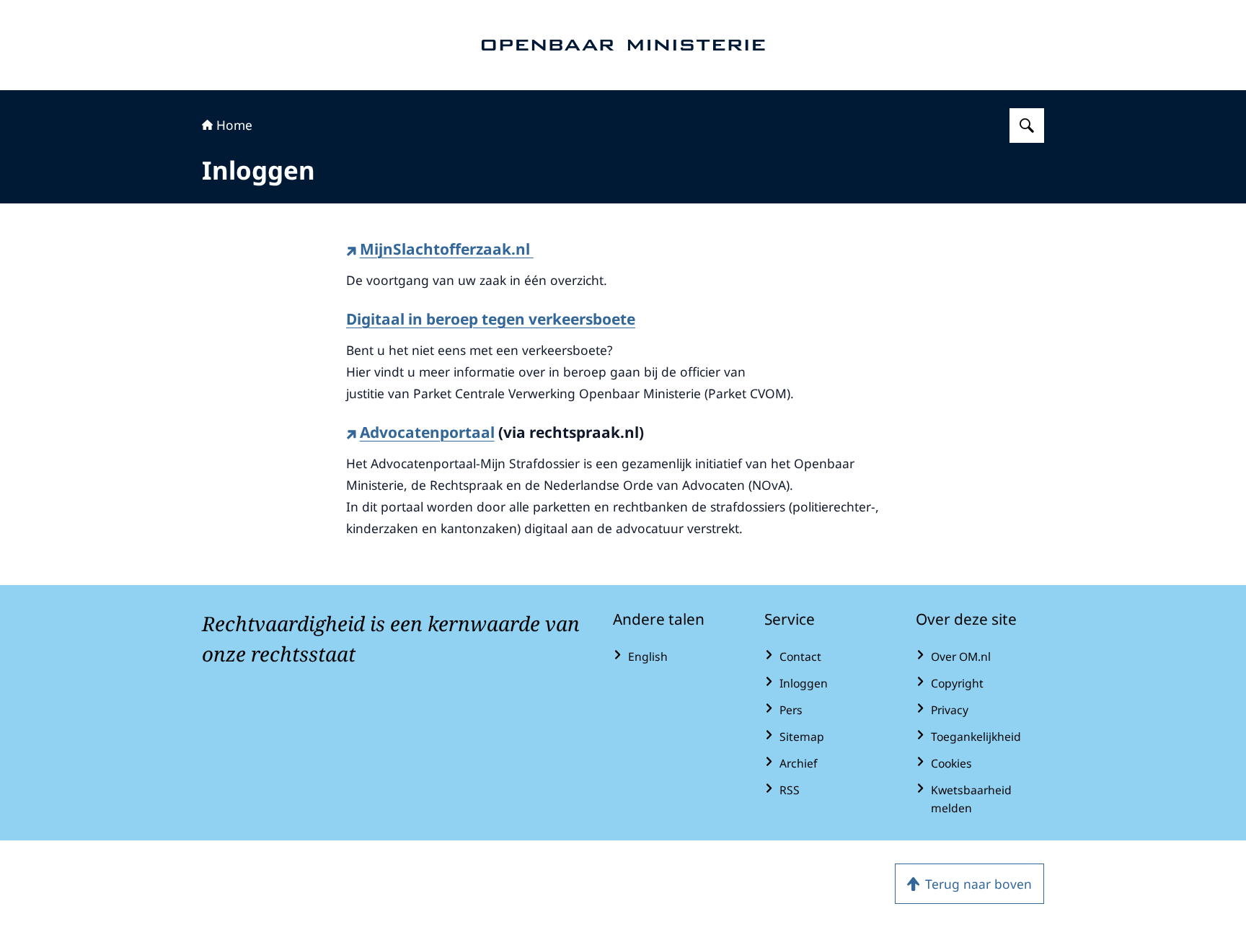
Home (234, 124)
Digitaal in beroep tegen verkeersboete (490, 319)
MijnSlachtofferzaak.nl (447, 249)
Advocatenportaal (427, 432)
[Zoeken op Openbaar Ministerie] (1026, 125)
